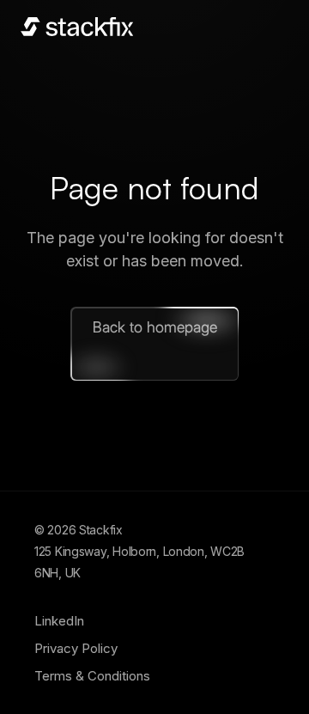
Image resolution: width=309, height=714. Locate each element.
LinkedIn (59, 621)
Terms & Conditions (92, 676)
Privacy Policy (76, 648)
